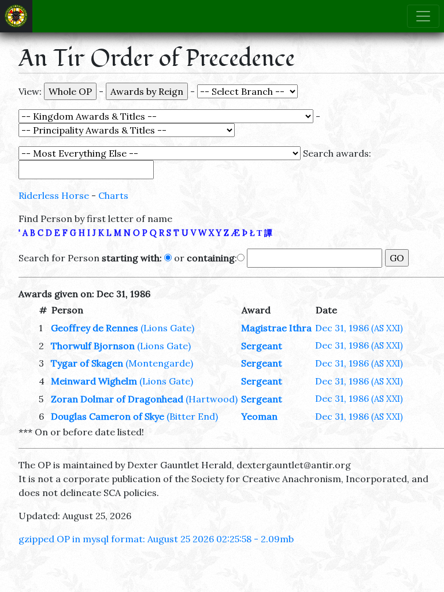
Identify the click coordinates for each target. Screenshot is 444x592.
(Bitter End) (192, 416)
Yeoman (259, 416)
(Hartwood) (212, 399)
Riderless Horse (53, 195)
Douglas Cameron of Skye (107, 416)
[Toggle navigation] (423, 16)
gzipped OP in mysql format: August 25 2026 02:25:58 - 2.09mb (156, 539)
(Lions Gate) (167, 328)
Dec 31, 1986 (359, 328)
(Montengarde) (159, 363)
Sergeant (261, 346)
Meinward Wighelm (94, 381)
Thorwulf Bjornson (93, 346)
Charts (113, 195)
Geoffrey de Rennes (94, 328)
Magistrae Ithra (276, 328)
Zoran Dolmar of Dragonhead (117, 399)
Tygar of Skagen (87, 363)
